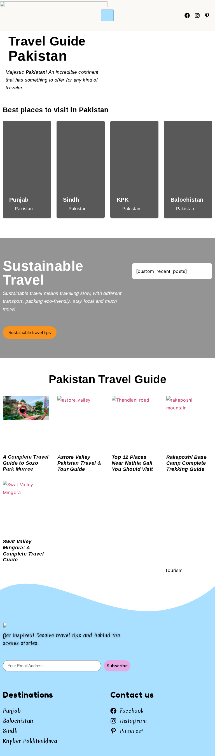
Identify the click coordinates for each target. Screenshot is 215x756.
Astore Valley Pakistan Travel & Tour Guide (79, 463)
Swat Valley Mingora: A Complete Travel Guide (23, 550)
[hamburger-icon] (107, 15)
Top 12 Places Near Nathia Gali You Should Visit (132, 463)
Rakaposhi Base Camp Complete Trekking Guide (186, 463)
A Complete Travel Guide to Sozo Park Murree (26, 463)
